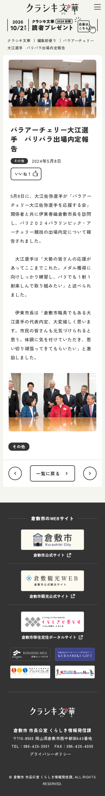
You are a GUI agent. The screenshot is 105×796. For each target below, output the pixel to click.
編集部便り (47, 40)
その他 (19, 446)
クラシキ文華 (19, 40)
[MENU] (97, 7)
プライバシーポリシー (50, 754)
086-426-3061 (37, 746)
